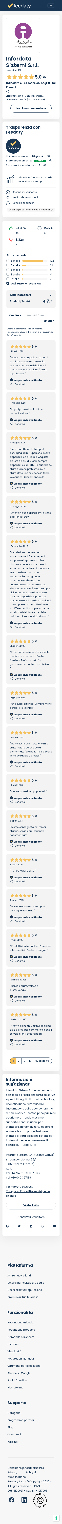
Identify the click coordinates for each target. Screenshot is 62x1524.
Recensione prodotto (21, 1330)
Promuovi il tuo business (22, 1297)
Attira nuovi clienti (19, 1275)
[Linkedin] (31, 1226)
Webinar (13, 1442)
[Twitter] (19, 1226)
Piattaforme (15, 1387)
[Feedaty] (19, 6)
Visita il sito (31, 1205)
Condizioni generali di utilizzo (26, 1468)
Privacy (12, 1472)
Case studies (15, 1434)
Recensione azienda (20, 1322)
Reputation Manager (20, 1359)
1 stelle (14, 279)
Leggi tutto (29, 1145)
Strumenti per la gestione (24, 1366)
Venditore (15, 315)
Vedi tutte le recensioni (25, 283)
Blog (10, 1427)
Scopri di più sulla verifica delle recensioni (30, 209)
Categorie (14, 1413)
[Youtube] (54, 1226)
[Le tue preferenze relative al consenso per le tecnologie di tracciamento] (56, 1518)
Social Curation (17, 1380)
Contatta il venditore (31, 1217)
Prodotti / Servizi (37, 315)
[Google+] (42, 1226)
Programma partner (20, 1420)
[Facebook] (7, 1226)
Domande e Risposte (20, 1337)
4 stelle (15, 265)
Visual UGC (14, 1351)
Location (13, 1344)
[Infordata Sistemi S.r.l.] (23, 35)
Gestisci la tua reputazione (24, 1290)
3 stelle (15, 270)
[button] (31, 180)
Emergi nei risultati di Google (25, 1283)
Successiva (42, 1061)
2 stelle (15, 274)
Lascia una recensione (31, 108)
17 (30, 1061)
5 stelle (15, 261)
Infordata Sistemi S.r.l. (22, 62)
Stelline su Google (18, 1373)
